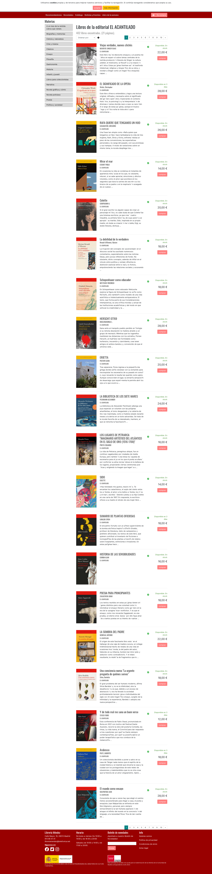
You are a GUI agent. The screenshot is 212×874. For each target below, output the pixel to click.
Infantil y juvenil (53, 74)
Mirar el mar (106, 161)
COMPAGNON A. (105, 203)
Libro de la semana (110, 15)
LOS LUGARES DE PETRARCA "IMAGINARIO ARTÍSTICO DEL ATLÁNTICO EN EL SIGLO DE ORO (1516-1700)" (121, 438)
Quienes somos (145, 836)
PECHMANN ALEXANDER (107, 399)
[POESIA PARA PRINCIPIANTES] (86, 607)
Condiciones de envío (148, 844)
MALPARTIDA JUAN (106, 792)
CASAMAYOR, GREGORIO (108, 126)
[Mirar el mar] (86, 175)
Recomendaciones (54, 15)
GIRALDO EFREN (105, 519)
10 (161, 37)
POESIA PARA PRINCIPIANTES (115, 593)
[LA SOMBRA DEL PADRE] (86, 646)
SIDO (102, 477)
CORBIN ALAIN (104, 557)
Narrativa (50, 84)
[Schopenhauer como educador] (86, 294)
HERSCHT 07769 (108, 318)
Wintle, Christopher (106, 87)
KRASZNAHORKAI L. (106, 322)
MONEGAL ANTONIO (106, 635)
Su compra (161, 15)
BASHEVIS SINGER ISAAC (108, 48)
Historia (49, 69)
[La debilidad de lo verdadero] (86, 253)
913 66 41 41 (50, 839)
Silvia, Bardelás (105, 677)
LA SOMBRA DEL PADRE (112, 632)
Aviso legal (143, 848)
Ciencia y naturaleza (54, 39)
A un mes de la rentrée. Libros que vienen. (56, 27)
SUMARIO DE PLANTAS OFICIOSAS (117, 516)
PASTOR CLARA (105, 360)
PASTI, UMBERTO (105, 753)
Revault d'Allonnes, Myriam (108, 242)
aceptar (97, 8)
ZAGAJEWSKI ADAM (106, 596)
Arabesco (104, 750)
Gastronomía (51, 64)
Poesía (49, 100)
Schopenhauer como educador (115, 280)
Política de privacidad (148, 840)
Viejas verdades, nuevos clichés (116, 45)
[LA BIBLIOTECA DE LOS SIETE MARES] (86, 410)
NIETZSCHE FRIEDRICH (107, 283)
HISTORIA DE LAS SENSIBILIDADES (118, 554)
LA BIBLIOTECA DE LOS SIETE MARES (119, 396)
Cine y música (52, 44)
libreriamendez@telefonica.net (57, 841)
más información (111, 8)
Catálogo (79, 15)
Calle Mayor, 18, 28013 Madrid (57, 836)
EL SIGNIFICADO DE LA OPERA (115, 84)
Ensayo (49, 54)
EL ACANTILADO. (104, 51)
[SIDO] (86, 491)
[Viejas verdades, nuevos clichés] (86, 59)
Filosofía (50, 59)
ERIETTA (104, 357)
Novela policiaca (53, 95)
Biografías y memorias (55, 34)
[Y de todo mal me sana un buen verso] (86, 725)
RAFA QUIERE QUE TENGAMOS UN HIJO (120, 122)
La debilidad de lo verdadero (114, 239)
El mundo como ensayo (111, 788)
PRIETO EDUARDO (105, 445)
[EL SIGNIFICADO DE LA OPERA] (86, 98)
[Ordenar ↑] (98, 37)
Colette (103, 200)
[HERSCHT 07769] (86, 333)
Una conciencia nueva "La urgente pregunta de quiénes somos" (117, 672)
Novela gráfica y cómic (56, 90)
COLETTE (102, 480)
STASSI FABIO (104, 715)
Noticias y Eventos (92, 15)
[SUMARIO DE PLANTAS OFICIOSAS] (86, 530)
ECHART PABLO (105, 164)
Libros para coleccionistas (57, 79)
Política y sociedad (54, 105)
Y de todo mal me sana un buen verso (119, 712)
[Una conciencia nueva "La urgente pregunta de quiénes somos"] (86, 685)
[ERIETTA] (86, 371)
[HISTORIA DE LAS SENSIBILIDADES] (86, 568)
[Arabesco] (86, 764)
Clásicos (50, 49)
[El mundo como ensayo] (86, 802)
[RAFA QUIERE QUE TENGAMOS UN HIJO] (86, 137)
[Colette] (86, 214)
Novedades (68, 15)
